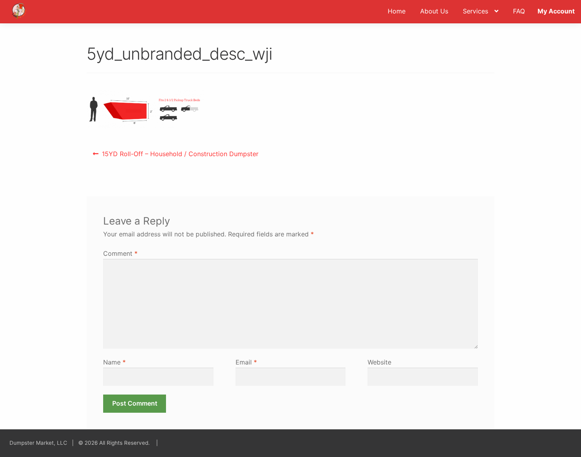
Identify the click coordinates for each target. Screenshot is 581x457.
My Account (556, 11)
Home (397, 11)
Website (379, 362)
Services (475, 11)
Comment (120, 253)
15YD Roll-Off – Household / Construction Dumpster (180, 156)
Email (246, 362)
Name (114, 362)
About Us (434, 11)
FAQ (519, 11)
